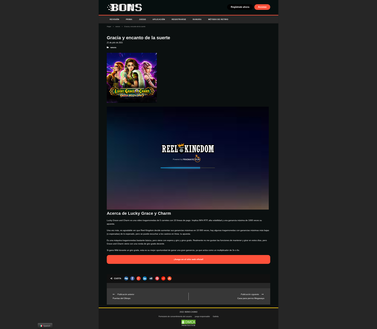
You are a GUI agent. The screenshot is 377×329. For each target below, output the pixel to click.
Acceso (262, 7)
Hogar (109, 26)
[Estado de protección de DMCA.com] (188, 323)
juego (142, 19)
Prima (129, 19)
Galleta (216, 316)
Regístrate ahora (240, 7)
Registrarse (179, 19)
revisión (114, 19)
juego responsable (202, 316)
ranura (197, 19)
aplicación (159, 19)
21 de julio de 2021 (115, 42)
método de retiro (218, 19)
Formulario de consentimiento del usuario (175, 316)
